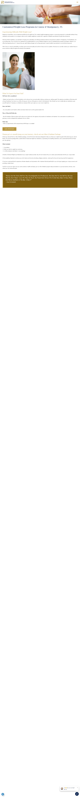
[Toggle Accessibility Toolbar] (2, 794)
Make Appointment (9, 129)
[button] (9, 129)
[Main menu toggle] (77, 2)
